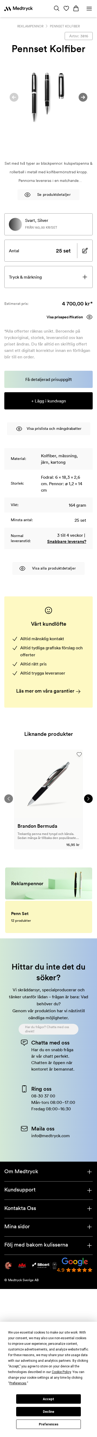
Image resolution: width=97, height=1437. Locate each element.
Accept (48, 1399)
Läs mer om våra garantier (45, 691)
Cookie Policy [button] (61, 1372)
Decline (48, 1412)
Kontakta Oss (20, 1208)
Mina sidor (17, 1226)
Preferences (48, 1424)
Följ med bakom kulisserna (36, 1244)
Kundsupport (20, 1189)
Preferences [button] (17, 1383)
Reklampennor (30, 26)
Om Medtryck (21, 1171)
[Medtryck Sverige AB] (18, 8)
